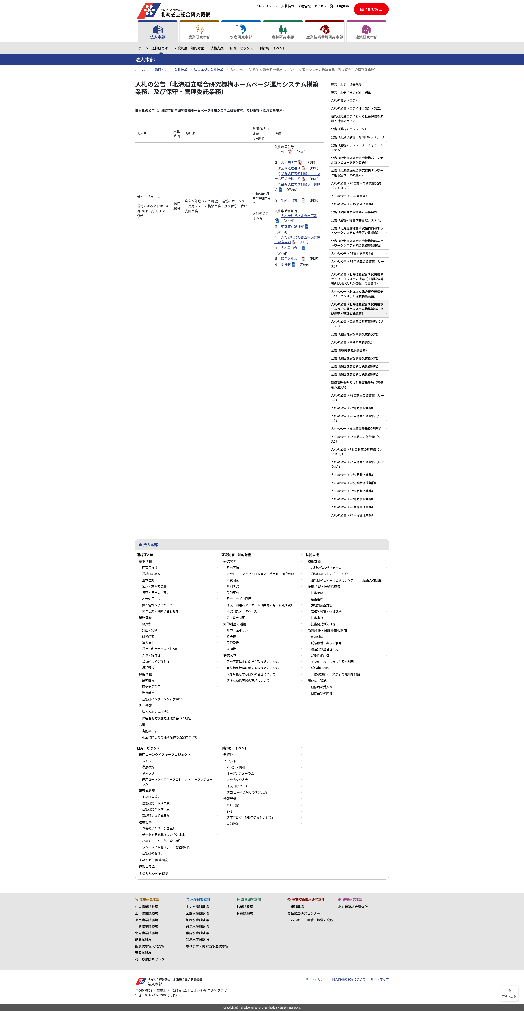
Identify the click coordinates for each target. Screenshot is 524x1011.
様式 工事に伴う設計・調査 (351, 92)
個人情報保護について (157, 605)
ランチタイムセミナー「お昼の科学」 (168, 847)
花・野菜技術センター (151, 959)
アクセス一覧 (323, 5)
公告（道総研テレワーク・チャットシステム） (357, 147)
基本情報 (145, 561)
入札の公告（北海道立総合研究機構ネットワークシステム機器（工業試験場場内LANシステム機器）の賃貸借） (357, 278)
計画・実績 (149, 630)
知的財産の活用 (234, 623)
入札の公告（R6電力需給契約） (353, 253)
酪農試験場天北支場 (150, 945)
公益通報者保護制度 (156, 661)
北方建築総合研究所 (353, 906)
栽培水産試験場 (197, 939)
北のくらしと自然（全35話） (162, 841)
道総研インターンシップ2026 (162, 699)
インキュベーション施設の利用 (332, 661)
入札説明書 (289, 162)
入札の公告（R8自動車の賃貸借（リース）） (357, 418)
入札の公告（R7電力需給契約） (353, 408)
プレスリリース (266, 5)
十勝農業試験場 (146, 926)
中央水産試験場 (197, 906)
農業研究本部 (199, 36)
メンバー (148, 761)
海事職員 (148, 693)
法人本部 (157, 36)
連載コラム (147, 866)
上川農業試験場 (146, 913)
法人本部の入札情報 (209, 69)
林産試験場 (245, 913)
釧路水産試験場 (197, 919)
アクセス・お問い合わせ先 (160, 611)
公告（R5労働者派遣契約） (350, 350)
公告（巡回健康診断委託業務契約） (355, 212)
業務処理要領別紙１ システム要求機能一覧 (297, 176)
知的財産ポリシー (239, 630)
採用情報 (304, 5)
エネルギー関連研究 (153, 859)
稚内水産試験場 (197, 932)
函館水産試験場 (197, 913)
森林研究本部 (283, 36)
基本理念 (148, 580)
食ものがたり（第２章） (159, 828)
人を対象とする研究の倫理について (251, 674)
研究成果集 (147, 790)
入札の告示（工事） (345, 100)
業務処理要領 (291, 168)
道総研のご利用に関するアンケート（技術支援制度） (347, 580)
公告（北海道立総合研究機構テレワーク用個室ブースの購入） (357, 172)
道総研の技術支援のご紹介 (329, 573)
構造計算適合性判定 (325, 649)
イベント (229, 761)
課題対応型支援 (321, 605)
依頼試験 (317, 637)
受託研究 (233, 592)
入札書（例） (291, 247)
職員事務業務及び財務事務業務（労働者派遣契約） (357, 384)
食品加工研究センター (303, 913)
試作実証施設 (320, 668)
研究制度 (233, 580)
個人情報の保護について (349, 979)
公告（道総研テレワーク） (349, 129)
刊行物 (228, 754)
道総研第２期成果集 (156, 809)
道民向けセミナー (239, 786)
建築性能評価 (320, 655)
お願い (144, 724)
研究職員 (148, 680)
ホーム (143, 47)
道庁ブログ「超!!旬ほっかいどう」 (251, 817)
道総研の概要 (151, 573)
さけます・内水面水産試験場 (207, 945)
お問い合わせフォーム (326, 567)
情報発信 (229, 798)
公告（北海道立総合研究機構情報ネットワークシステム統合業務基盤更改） (357, 243)
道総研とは (162, 47)
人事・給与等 (151, 655)
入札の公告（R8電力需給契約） (353, 499)
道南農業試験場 (146, 919)
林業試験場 (245, 906)
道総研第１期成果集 (156, 803)
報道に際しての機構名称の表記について (169, 737)
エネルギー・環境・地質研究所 (310, 919)
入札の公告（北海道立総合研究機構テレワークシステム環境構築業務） (357, 293)
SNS (230, 811)
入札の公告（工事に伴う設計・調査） (357, 108)
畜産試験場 (143, 952)
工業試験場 (295, 906)
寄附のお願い (151, 731)
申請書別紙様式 (292, 226)
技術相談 (317, 593)
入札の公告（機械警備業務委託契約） (357, 428)
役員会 (146, 624)
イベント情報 (236, 767)
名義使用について (154, 598)
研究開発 (229, 561)
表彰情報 (233, 824)
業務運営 (145, 617)
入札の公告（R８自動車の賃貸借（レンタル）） (356, 451)
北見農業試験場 (146, 932)
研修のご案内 (317, 680)
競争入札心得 (291, 258)
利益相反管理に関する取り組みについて (254, 668)
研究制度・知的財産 (191, 47)
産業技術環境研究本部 (324, 36)
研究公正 (229, 655)
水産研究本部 (241, 36)
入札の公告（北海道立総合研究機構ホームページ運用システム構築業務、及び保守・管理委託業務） (357, 309)
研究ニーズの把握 (239, 598)
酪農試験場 (143, 939)
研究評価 (233, 567)
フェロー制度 (236, 617)
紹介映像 (233, 805)
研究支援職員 (151, 686)
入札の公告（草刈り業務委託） (352, 342)
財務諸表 (148, 636)
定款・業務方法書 (154, 586)
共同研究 (233, 586)
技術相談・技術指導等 (324, 586)
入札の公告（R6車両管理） (350, 196)
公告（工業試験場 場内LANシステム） (358, 137)
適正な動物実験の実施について (248, 680)
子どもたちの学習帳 (153, 872)
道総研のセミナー (154, 853)
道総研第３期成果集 (156, 815)
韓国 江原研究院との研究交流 (247, 792)
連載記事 (145, 821)
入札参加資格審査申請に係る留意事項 (297, 239)
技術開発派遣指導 (323, 624)
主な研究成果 (151, 797)
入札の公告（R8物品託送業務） (353, 474)
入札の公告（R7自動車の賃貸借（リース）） (357, 439)
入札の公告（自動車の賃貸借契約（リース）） (357, 323)
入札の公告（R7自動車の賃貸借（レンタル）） (357, 464)
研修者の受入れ (321, 687)
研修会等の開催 (321, 693)
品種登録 (233, 642)
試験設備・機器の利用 (326, 643)
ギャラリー (149, 773)
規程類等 (148, 667)
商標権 (231, 649)
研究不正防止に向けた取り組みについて (254, 661)
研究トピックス (244, 47)
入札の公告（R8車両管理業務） (353, 507)
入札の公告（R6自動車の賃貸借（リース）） (357, 263)
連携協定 (148, 642)
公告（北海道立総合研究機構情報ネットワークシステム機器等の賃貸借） (357, 230)
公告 (284, 151)
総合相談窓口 (371, 9)
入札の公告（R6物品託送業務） (353, 204)
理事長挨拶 (149, 567)
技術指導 (317, 599)
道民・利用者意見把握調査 (160, 649)
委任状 (286, 264)
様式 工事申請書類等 (346, 84)
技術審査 (317, 617)
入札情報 (287, 5)
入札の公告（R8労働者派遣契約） (354, 483)
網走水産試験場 (197, 926)
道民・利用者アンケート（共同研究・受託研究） (260, 605)
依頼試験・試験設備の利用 (327, 630)
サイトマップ (379, 979)
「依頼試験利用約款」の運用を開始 (335, 674)
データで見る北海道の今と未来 (163, 834)
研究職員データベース (242, 611)
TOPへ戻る (509, 993)
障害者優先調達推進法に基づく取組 (166, 718)
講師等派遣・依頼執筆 (326, 611)
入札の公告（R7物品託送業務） (353, 491)
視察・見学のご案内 (156, 592)
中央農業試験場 (146, 906)
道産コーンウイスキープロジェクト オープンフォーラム (177, 781)
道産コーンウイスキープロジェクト (165, 754)
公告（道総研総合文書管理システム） (357, 220)
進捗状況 (148, 767)
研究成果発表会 (237, 780)
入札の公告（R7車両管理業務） (353, 515)
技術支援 (219, 47)
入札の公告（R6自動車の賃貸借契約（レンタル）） (356, 185)
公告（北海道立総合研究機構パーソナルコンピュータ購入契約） (357, 160)
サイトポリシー (316, 979)
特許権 (231, 636)
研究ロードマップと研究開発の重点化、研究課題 (260, 573)
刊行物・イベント (275, 47)
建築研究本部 (366, 36)
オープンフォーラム (240, 773)
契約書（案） (291, 200)
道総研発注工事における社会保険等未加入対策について (357, 118)
